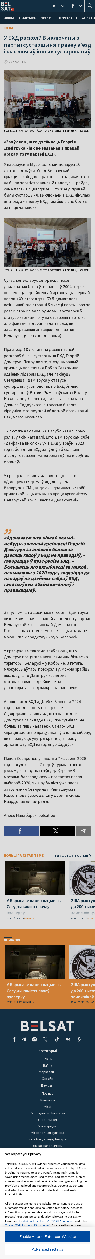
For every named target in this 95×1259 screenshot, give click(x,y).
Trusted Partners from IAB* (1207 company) (46, 1221)
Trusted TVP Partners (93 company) (27, 1225)
